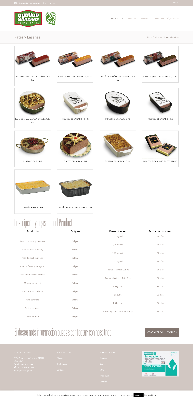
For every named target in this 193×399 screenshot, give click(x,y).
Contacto (103, 381)
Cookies (103, 364)
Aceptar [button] (138, 395)
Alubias (60, 358)
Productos (157, 37)
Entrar (176, 2)
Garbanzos (62, 364)
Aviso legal (104, 376)
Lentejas (60, 370)
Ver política (150, 394)
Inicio (148, 37)
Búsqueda (174, 18)
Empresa (103, 358)
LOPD (102, 370)
